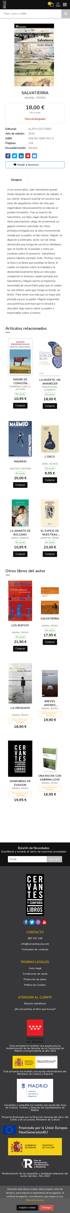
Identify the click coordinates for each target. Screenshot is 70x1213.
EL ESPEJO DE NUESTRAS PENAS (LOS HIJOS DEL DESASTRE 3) (50, 532)
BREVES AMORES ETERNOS (49, 703)
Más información (35, 1200)
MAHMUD (20, 461)
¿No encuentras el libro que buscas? (35, 1009)
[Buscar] (65, 13)
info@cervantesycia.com (35, 944)
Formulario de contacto (35, 949)
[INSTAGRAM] (38, 922)
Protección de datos (35, 979)
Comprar (20, 405)
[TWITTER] (32, 922)
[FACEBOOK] (26, 922)
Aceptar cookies (27, 1207)
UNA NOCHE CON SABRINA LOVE (49, 777)
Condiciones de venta (35, 974)
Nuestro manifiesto (35, 1003)
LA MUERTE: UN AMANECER (49, 381)
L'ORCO (50, 456)
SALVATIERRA (50, 618)
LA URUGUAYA (20, 708)
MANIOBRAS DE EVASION (20, 783)
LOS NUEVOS (20, 625)
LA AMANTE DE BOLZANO (20, 532)
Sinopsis (16, 180)
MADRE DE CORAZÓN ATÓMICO (20, 381)
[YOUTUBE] (44, 922)
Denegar (46, 1207)
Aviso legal (35, 968)
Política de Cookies (35, 985)
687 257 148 (35, 938)
